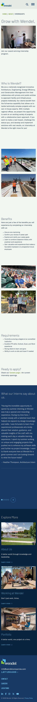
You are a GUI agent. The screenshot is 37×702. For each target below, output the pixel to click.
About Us (6, 549)
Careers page (15, 373)
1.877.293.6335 (9, 672)
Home (4, 14)
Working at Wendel (12, 593)
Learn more (6, 562)
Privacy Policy (29, 698)
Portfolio (6, 634)
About (10, 14)
